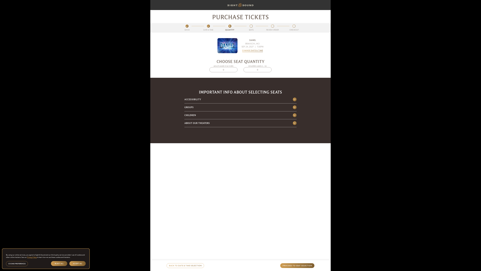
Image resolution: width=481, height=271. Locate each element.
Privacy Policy (32, 257)
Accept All (77, 263)
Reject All (59, 263)
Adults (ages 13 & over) (223, 66)
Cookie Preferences (17, 263)
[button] (240, 100)
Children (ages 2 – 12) (257, 66)
